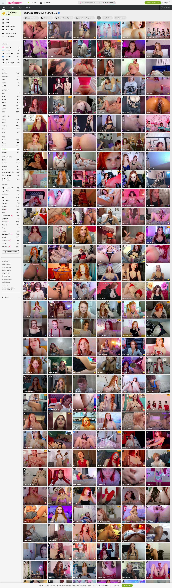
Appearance (31, 18)
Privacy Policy (6, 273)
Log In (166, 2)
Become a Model (7, 279)
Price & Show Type (64, 18)
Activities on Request (85, 18)
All (98, 18)
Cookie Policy (105, 585)
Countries (46, 18)
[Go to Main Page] (16, 2)
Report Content (6, 267)
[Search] (100, 2)
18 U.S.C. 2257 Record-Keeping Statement (8, 288)
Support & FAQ (6, 261)
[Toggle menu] (3, 2)
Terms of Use (6, 276)
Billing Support (6, 264)
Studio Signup (6, 282)
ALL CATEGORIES (12, 252)
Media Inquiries (6, 270)
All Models (5, 285)
